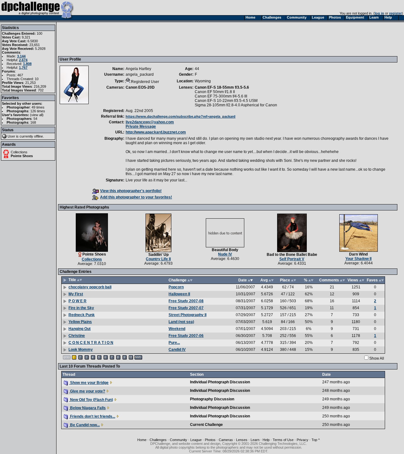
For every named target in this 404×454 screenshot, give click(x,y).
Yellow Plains (80, 322)
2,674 (23, 60)
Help (266, 440)
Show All (376, 358)
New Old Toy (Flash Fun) (91, 400)
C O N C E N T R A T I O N (90, 342)
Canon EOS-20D (140, 87)
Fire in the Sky (81, 308)
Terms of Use (283, 440)
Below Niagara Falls (87, 408)
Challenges (158, 440)
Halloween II (179, 294)
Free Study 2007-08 (186, 301)
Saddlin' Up (158, 254)
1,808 (27, 64)
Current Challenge (206, 424)
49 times (38, 107)
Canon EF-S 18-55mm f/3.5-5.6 (222, 87)
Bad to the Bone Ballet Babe (292, 254)
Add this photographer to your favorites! (136, 197)
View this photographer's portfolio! (131, 191)
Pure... (174, 342)
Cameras (226, 440)
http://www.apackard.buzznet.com (156, 132)
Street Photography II (187, 315)
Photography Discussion (212, 399)
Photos (210, 440)
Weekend (177, 329)
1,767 (23, 67)
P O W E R (77, 301)
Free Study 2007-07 (186, 308)
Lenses (241, 440)
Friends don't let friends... (92, 416)
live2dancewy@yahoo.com (150, 122)
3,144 (21, 56)
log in (379, 13)
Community (178, 440)
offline (38, 136)
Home (141, 440)
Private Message (141, 126)
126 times (37, 111)
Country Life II (158, 259)
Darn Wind (358, 254)
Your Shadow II (358, 258)
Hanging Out (79, 329)
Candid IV (177, 349)
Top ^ (316, 440)
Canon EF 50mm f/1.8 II (215, 92)
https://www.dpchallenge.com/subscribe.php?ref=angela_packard (180, 116)
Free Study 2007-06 (186, 335)
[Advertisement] (174, 39)
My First (75, 294)
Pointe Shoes (22, 156)
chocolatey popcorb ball (89, 287)
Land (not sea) (181, 322)
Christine (76, 335)
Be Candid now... (84, 425)
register (395, 13)
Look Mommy (80, 349)
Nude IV (225, 254)
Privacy (302, 440)
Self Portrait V (291, 259)
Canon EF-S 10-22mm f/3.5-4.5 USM (226, 100)
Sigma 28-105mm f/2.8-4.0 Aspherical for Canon (236, 105)
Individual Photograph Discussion (220, 382)
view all (36, 115)
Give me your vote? (87, 391)
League (196, 440)
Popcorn (176, 287)
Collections (19, 152)
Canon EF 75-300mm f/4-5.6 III (221, 96)
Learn (255, 440)
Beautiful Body (225, 250)
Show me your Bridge (89, 382)
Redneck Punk (81, 315)
